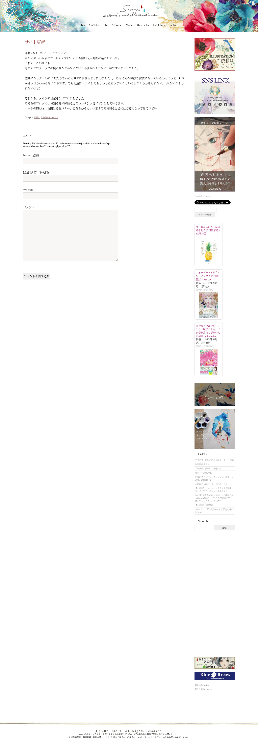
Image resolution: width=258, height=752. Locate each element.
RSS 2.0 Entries (202, 684)
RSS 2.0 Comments (203, 689)
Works (129, 24)
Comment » (52, 117)
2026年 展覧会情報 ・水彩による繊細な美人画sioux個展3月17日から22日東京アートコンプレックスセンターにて (214, 498)
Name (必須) (31, 155)
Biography (143, 24)
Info (105, 24)
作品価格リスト (202, 464)
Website (28, 190)
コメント (28, 207)
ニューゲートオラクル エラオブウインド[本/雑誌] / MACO (208, 276)
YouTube (94, 24)
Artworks (116, 24)
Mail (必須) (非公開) (36, 172)
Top (83, 24)
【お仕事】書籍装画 (204, 505)
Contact (173, 24)
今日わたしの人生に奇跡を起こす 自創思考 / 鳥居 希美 (208, 230)
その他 (44, 117)
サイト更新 (35, 42)
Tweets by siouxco (203, 196)
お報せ (37, 117)
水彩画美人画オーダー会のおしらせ (211, 484)
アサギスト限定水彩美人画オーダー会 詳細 (214, 460)
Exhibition (159, 24)
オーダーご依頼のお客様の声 (208, 468)
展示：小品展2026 (203, 472)
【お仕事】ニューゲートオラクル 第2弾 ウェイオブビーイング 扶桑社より (214, 490)
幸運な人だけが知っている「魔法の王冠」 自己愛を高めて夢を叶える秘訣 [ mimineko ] (208, 330)
